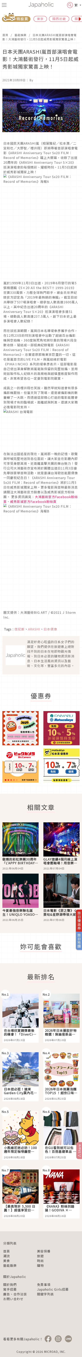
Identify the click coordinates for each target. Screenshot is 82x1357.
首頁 (5, 35)
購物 (40, 1265)
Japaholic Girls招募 (53, 1289)
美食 (6, 1260)
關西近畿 (59, 18)
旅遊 (40, 1255)
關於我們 (10, 1284)
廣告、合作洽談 (15, 1294)
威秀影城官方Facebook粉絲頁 (33, 501)
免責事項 (44, 1284)
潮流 (6, 1255)
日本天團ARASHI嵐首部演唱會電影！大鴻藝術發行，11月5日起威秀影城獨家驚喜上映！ (39, 37)
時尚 (40, 1260)
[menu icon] (4, 5)
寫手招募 (10, 1289)
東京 (40, 18)
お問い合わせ (13, 1298)
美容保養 (44, 1251)
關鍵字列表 (45, 1294)
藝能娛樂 (20, 35)
